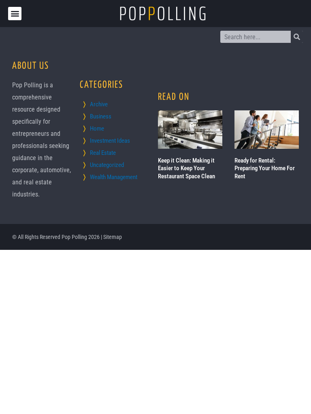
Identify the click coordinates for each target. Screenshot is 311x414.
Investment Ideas (110, 140)
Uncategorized (107, 165)
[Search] (297, 37)
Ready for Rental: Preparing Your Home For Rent (264, 168)
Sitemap (112, 237)
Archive (99, 104)
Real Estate (103, 152)
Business (100, 116)
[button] (14, 13)
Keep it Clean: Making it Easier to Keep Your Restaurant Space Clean (186, 168)
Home (97, 128)
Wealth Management (113, 177)
